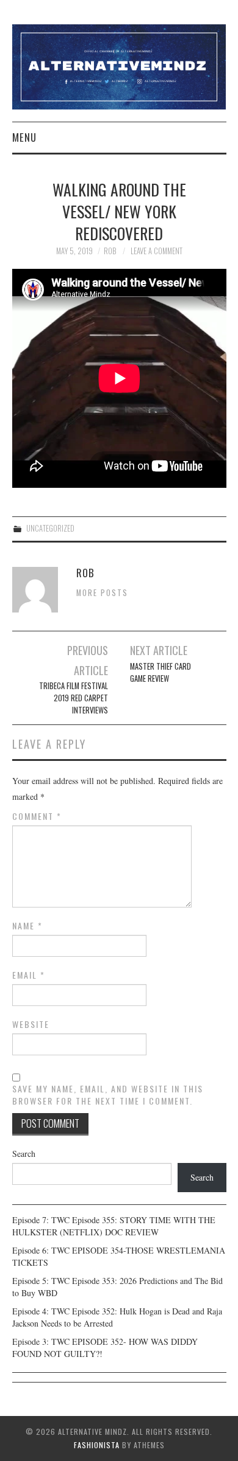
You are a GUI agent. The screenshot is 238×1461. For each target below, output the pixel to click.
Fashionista (97, 1445)
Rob (110, 251)
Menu (24, 137)
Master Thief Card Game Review (160, 672)
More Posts (102, 593)
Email (28, 975)
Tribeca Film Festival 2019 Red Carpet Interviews (73, 698)
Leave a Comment (156, 251)
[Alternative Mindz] (119, 65)
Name (27, 926)
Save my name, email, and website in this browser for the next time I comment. (107, 1095)
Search (23, 1153)
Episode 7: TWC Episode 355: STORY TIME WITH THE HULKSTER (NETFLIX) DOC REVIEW (113, 1226)
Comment (37, 816)
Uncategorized (50, 528)
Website (30, 1024)
